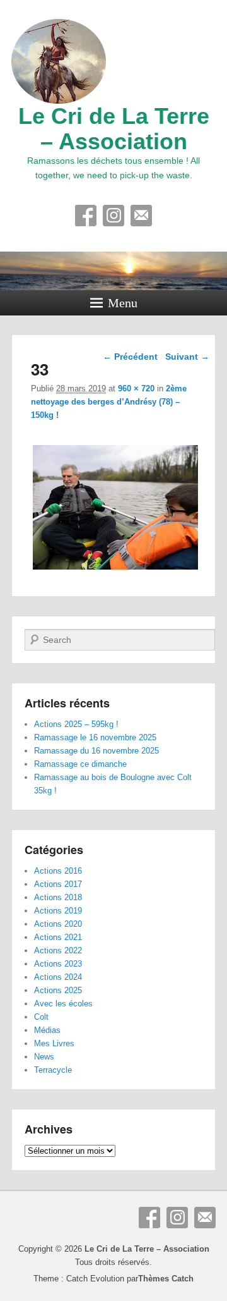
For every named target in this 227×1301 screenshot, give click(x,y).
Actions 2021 (58, 937)
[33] (115, 569)
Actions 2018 (58, 897)
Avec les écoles (63, 1003)
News (44, 1056)
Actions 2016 (58, 871)
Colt (41, 1017)
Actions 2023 (58, 963)
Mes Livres (54, 1043)
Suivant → (187, 356)
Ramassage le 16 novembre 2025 (95, 737)
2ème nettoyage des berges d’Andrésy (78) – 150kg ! (109, 402)
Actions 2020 (58, 924)
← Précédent (130, 356)
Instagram (113, 215)
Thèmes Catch (166, 1278)
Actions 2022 (58, 950)
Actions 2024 (58, 977)
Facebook (85, 215)
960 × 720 (136, 388)
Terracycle (53, 1070)
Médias (47, 1030)
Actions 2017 (58, 884)
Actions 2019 (58, 910)
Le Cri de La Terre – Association (113, 128)
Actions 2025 (58, 990)
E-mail (141, 215)
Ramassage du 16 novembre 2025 (96, 750)
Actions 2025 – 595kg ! (76, 724)
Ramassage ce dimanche (80, 764)
